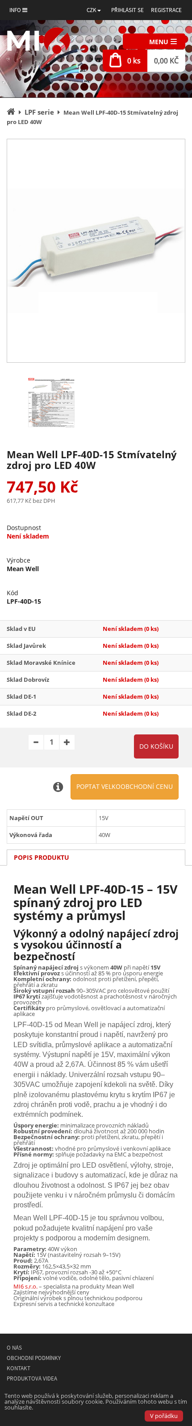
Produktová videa (32, 1378)
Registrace (166, 10)
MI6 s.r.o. (25, 1286)
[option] (96, 250)
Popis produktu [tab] (41, 857)
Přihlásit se (127, 10)
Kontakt (18, 1368)
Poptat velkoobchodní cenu (124, 786)
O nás (14, 1347)
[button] (94, 10)
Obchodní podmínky (34, 1358)
